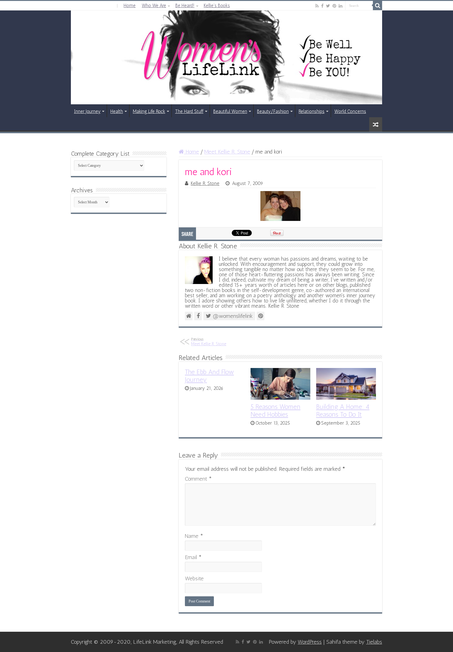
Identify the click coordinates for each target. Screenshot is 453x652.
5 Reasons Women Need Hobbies (275, 410)
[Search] (377, 5)
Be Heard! (184, 5)
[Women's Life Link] (226, 57)
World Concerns (350, 111)
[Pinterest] (334, 6)
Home (130, 5)
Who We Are (154, 5)
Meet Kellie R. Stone (227, 151)
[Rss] (317, 6)
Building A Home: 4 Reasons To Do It (342, 410)
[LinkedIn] (340, 6)
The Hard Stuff (189, 111)
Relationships (311, 111)
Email (193, 557)
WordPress (310, 641)
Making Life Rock (149, 111)
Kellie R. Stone (205, 183)
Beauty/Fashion (273, 111)
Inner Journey (87, 111)
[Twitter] (328, 6)
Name (194, 536)
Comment (198, 478)
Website (194, 578)
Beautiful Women (230, 111)
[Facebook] (322, 6)
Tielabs (374, 641)
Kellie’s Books (217, 5)
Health (116, 111)
